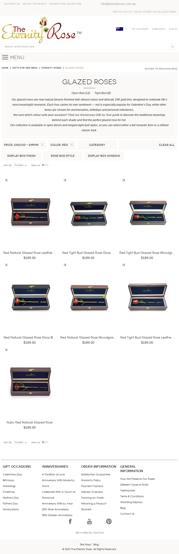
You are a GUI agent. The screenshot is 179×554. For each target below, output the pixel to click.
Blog (122, 508)
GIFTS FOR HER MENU (25, 68)
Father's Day (10, 503)
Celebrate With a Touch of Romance (58, 494)
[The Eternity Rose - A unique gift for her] (42, 30)
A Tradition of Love (53, 474)
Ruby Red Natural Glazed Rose (29, 422)
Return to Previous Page (161, 68)
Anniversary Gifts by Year (57, 503)
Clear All (167, 145)
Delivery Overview (92, 492)
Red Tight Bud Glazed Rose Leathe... (147, 337)
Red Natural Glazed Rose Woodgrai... (88, 337)
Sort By (7, 165)
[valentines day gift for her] (31, 219)
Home (5, 68)
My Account (140, 29)
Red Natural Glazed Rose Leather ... (29, 252)
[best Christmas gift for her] (31, 388)
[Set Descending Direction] (26, 165)
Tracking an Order (92, 497)
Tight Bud (100, 93)
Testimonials (127, 490)
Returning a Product (93, 503)
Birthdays (8, 480)
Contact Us (12, 4)
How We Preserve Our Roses (137, 478)
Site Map (85, 544)
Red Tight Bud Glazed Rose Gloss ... (88, 252)
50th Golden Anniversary (57, 515)
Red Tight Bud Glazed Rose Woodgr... (147, 252)
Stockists (86, 509)
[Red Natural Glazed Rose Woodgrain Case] (89, 303)
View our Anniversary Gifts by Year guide (94, 115)
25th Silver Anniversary (55, 509)
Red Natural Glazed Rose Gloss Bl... (30, 337)
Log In (173, 29)
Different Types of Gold (134, 484)
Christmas (9, 492)
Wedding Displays (131, 502)
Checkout (158, 29)
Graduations (11, 509)
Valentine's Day (12, 474)
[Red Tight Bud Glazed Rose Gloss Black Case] (89, 219)
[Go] (172, 47)
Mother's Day (11, 497)
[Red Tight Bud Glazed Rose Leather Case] (148, 303)
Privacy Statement (34, 4)
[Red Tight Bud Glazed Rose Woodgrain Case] (148, 219)
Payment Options (92, 486)
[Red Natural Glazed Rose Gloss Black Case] (31, 303)
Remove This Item (42, 144)
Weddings (9, 486)
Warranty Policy (91, 480)
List (47, 165)
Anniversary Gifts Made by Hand (58, 483)
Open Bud (78, 93)
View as (35, 165)
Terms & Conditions (132, 496)
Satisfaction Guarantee (65, 4)
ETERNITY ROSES (51, 68)
